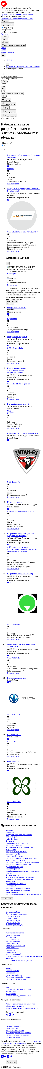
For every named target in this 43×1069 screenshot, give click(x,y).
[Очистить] (4, 82)
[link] (5, 42)
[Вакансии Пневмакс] (24, 603)
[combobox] (12, 76)
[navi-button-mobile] (3, 55)
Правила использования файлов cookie (17, 19)
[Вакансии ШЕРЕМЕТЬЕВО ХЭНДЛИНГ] (24, 216)
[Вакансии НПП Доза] (24, 699)
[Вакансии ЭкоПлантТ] (24, 786)
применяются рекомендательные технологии (21, 1042)
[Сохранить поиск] (3, 88)
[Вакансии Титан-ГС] (24, 461)
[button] (3, 48)
